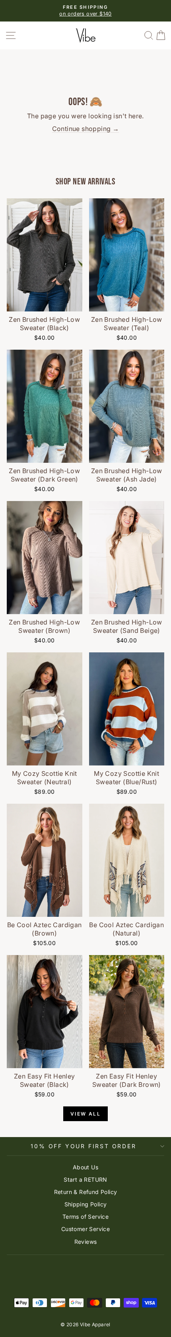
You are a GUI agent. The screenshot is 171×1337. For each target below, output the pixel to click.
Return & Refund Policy (85, 1191)
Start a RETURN (85, 1179)
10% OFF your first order (83, 1146)
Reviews (85, 1241)
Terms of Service (85, 1216)
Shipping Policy (85, 1204)
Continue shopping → (85, 129)
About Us (85, 1167)
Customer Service (85, 1228)
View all (85, 1114)
